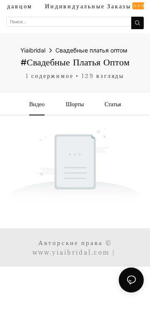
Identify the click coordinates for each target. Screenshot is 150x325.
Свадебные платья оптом (91, 50)
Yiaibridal (32, 50)
